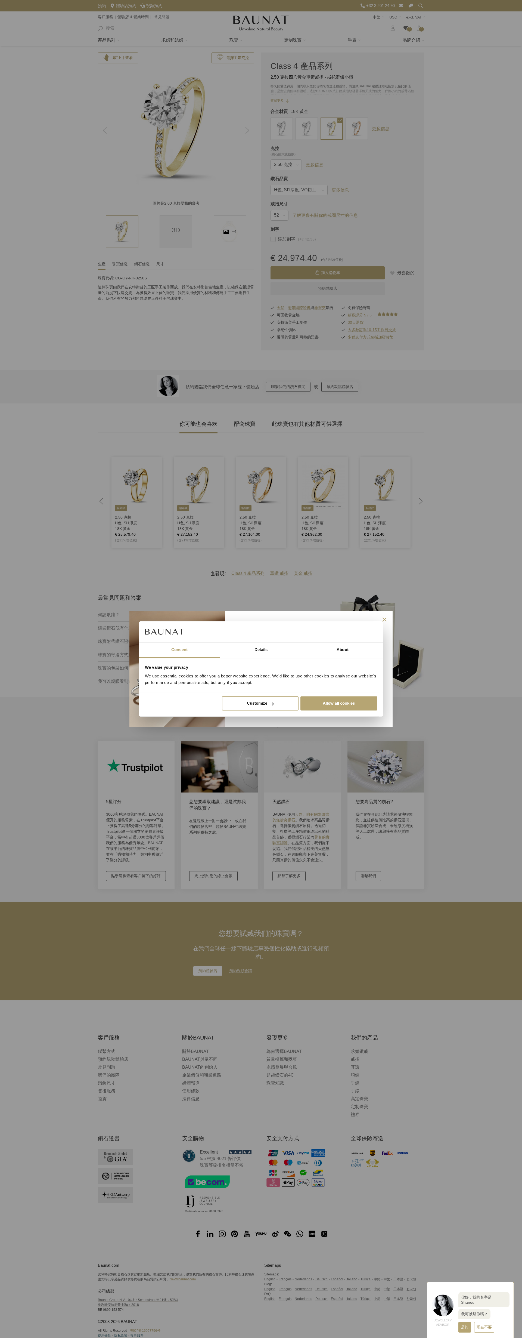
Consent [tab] (179, 649)
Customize (257, 703)
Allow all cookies (339, 703)
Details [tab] (261, 649)
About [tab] (343, 649)
